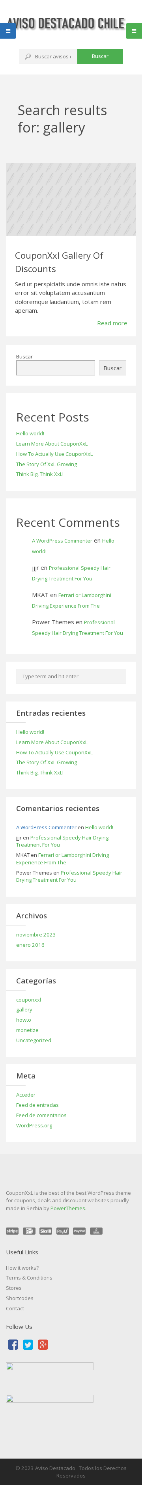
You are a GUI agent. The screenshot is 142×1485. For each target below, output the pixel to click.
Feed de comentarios (41, 1115)
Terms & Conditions (29, 1277)
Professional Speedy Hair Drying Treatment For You (69, 876)
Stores (14, 1287)
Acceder (26, 1094)
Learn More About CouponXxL (52, 443)
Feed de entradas (37, 1104)
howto (23, 1019)
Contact (15, 1308)
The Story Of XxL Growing (46, 464)
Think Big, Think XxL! (40, 474)
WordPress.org (34, 1125)
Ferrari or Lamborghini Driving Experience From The (62, 858)
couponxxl (28, 999)
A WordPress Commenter (62, 540)
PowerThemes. (68, 1208)
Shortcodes (20, 1298)
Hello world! (30, 433)
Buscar (100, 56)
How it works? (22, 1267)
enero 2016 (30, 944)
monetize (27, 1030)
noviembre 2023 (36, 934)
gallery (24, 1009)
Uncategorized (33, 1040)
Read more (112, 323)
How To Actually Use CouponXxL (54, 453)
